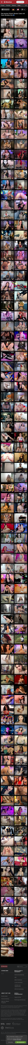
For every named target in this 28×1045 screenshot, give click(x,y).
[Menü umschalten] (1, 2)
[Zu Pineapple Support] (2, 1027)
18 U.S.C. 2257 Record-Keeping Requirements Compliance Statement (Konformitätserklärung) (13, 1033)
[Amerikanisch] (18, 9)
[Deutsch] (13, 9)
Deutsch (21, 966)
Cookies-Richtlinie (17, 1039)
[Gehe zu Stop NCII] (9, 1028)
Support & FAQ (17, 997)
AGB (15, 977)
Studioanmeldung (5, 998)
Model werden (4, 996)
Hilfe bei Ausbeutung (18, 989)
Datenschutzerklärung (19, 974)
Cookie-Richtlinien (18, 982)
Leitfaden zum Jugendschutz (17, 986)
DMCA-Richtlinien (18, 979)
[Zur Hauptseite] (8, 2)
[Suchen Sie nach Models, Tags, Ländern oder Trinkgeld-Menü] (26, 5)
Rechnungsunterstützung (19, 999)
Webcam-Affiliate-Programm (5, 1002)
